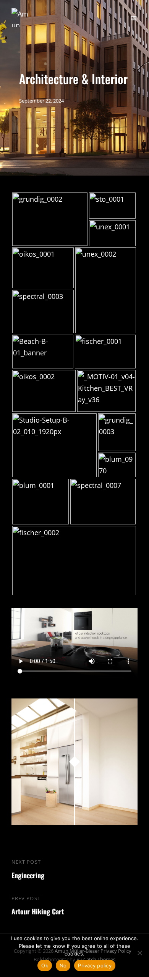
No (63, 965)
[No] (139, 953)
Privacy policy (95, 965)
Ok (44, 965)
